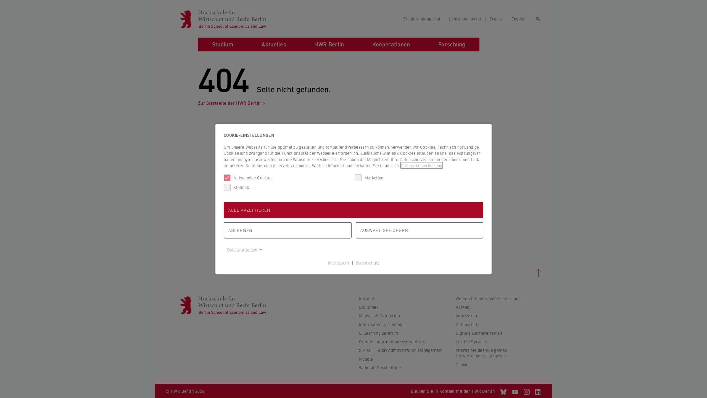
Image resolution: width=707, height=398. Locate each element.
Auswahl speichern (384, 230)
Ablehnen (240, 230)
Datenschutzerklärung (421, 165)
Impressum (338, 263)
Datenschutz (367, 263)
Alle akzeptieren (249, 210)
